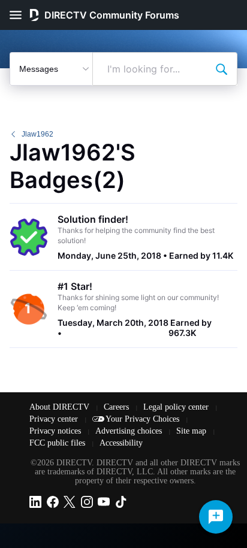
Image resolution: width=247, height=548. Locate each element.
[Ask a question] (216, 517)
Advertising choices (129, 430)
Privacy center (54, 418)
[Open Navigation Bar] (19, 15)
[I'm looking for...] (221, 68)
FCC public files (58, 442)
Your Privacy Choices (144, 418)
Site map (192, 430)
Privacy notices (56, 430)
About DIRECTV (60, 406)
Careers (117, 406)
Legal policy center (177, 406)
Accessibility (121, 442)
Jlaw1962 (37, 134)
